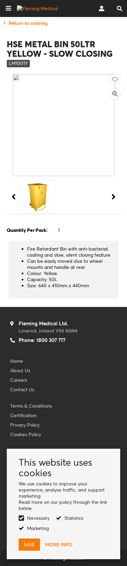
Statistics (73, 518)
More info (58, 545)
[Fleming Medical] (37, 8)
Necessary (38, 518)
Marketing (38, 528)
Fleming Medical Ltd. (43, 323)
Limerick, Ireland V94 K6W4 (48, 331)
